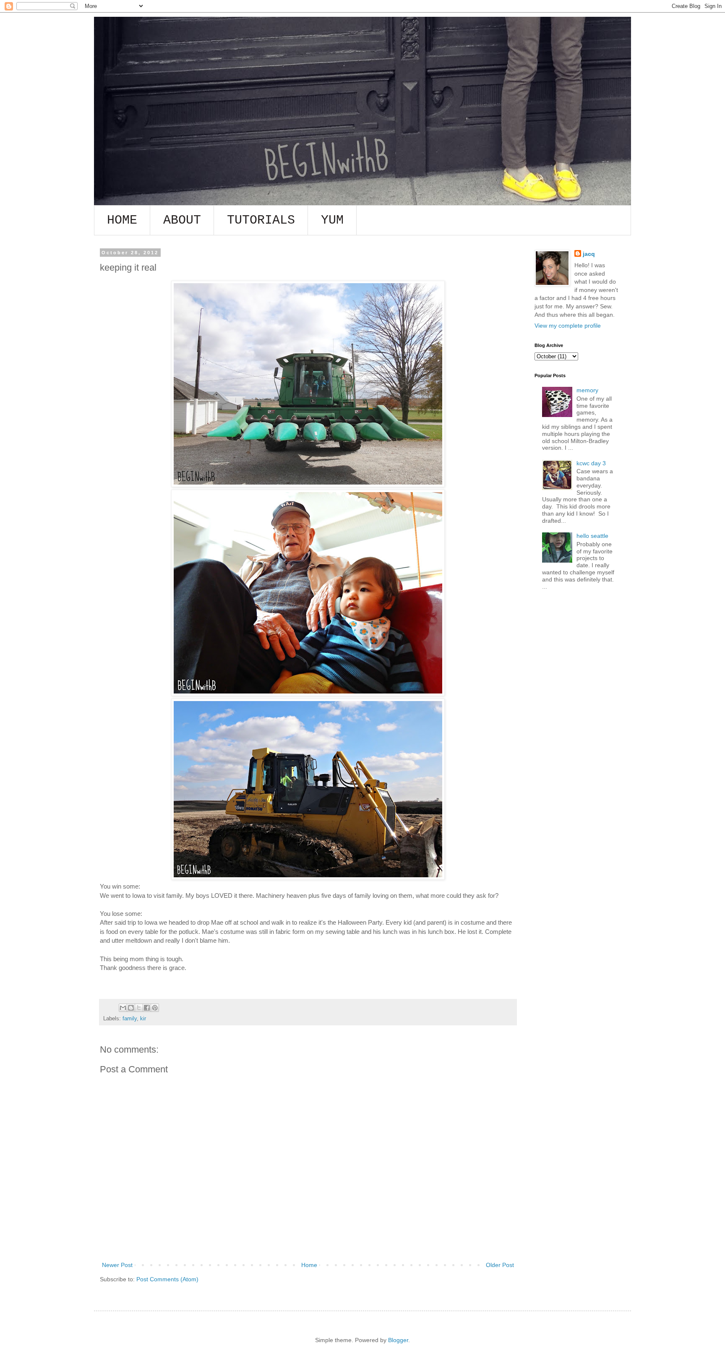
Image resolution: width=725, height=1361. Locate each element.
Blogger (398, 1340)
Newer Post (117, 1265)
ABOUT (182, 220)
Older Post (500, 1265)
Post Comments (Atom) (167, 1279)
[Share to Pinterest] (155, 1008)
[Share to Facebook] (147, 1008)
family (130, 1019)
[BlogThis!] (131, 1008)
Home (309, 1265)
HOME (122, 220)
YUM (332, 220)
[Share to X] (139, 1008)
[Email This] (123, 1008)
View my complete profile (568, 325)
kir (143, 1019)
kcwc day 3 (591, 463)
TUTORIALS (261, 220)
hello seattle (592, 535)
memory (587, 390)
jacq (589, 253)
